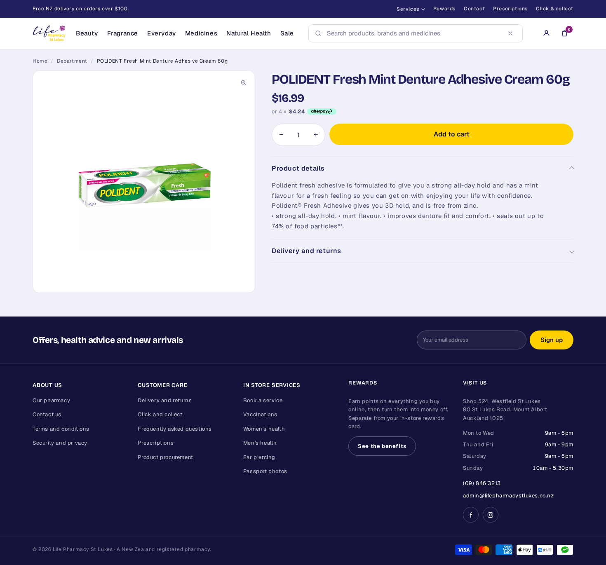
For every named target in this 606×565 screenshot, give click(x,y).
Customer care (162, 385)
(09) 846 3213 (482, 483)
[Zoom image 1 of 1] (143, 181)
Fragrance (122, 33)
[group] (143, 181)
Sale (287, 33)
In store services (272, 385)
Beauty (87, 33)
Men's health (260, 442)
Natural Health (248, 33)
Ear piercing (259, 457)
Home (40, 61)
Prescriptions (510, 8)
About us (47, 385)
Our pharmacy (51, 400)
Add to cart (452, 134)
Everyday (161, 33)
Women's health (264, 428)
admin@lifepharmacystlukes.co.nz (508, 495)
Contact (474, 8)
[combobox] (413, 33)
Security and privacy (60, 442)
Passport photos (265, 471)
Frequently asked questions (175, 428)
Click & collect (554, 8)
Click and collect (160, 414)
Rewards (444, 8)
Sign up (551, 340)
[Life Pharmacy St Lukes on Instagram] (490, 515)
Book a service (262, 400)
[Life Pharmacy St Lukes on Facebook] (471, 515)
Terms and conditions (61, 428)
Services (408, 9)
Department (72, 61)
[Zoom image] (243, 82)
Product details (298, 168)
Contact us (47, 414)
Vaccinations (260, 414)
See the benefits (382, 446)
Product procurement (165, 457)
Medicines (201, 33)
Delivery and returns (306, 250)
